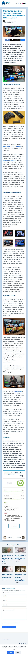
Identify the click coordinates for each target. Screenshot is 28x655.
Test (12, 22)
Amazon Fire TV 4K (8, 146)
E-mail (5, 600)
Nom (4, 596)
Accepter (11, 652)
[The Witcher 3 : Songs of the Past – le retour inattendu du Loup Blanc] (7, 569)
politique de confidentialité (14, 622)
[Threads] (24, 3)
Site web (5, 605)
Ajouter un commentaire (9, 610)
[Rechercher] (16, 3)
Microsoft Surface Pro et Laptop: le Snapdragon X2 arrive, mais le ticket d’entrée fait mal (7, 558)
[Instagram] (22, 3)
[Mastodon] (25, 3)
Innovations (9, 22)
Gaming (5, 22)
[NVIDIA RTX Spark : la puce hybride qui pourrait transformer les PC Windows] (20, 550)
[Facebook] (18, 3)
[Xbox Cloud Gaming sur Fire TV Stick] (9, 483)
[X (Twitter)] (20, 3)
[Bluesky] (22, 40)
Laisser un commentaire (9, 627)
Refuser (17, 652)
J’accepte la (11, 622)
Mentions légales (6, 639)
